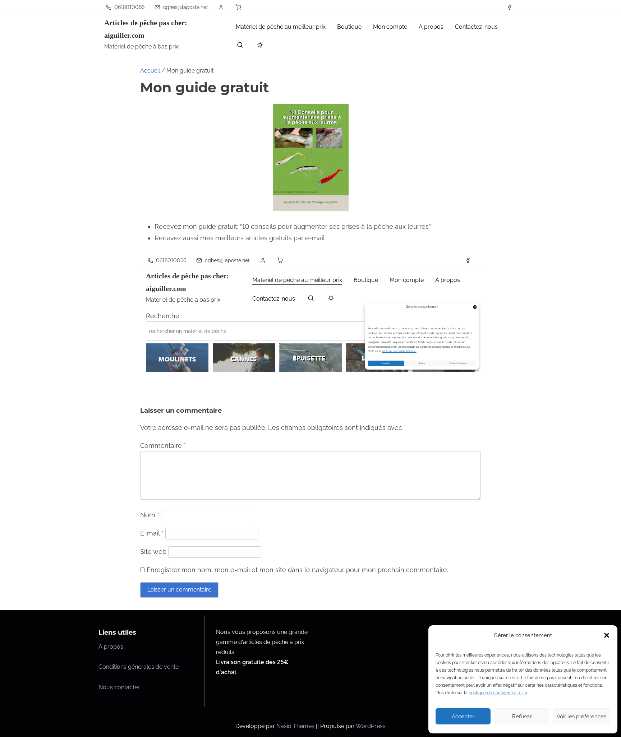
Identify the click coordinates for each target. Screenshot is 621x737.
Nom (149, 515)
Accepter (463, 716)
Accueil (150, 70)
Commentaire (163, 445)
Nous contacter (119, 687)
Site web (153, 551)
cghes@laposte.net (185, 7)
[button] (606, 635)
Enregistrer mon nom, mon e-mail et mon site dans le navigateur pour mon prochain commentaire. (297, 570)
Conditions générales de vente (138, 666)
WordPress (371, 726)
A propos (110, 646)
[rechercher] (240, 46)
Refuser (522, 716)
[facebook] (509, 7)
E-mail (152, 533)
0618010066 (128, 7)
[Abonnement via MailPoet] (310, 312)
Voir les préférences (581, 716)
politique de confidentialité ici (498, 692)
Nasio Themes (296, 726)
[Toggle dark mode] (258, 46)
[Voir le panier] (238, 7)
